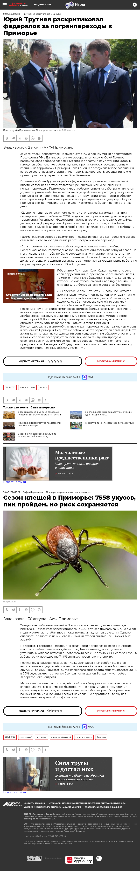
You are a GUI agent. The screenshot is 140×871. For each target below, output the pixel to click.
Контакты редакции (34, 803)
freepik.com (9, 601)
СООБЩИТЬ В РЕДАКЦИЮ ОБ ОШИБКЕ (103, 807)
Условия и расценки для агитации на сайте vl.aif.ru (52, 807)
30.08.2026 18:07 (11, 492)
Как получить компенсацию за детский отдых (109, 423)
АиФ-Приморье (67, 130)
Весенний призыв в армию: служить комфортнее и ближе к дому (37, 435)
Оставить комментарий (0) (111, 361)
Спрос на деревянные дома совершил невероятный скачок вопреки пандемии (39, 413)
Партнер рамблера (53, 858)
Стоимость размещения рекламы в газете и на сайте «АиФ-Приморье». (87, 803)
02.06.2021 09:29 (11, 14)
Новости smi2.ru (14, 482)
